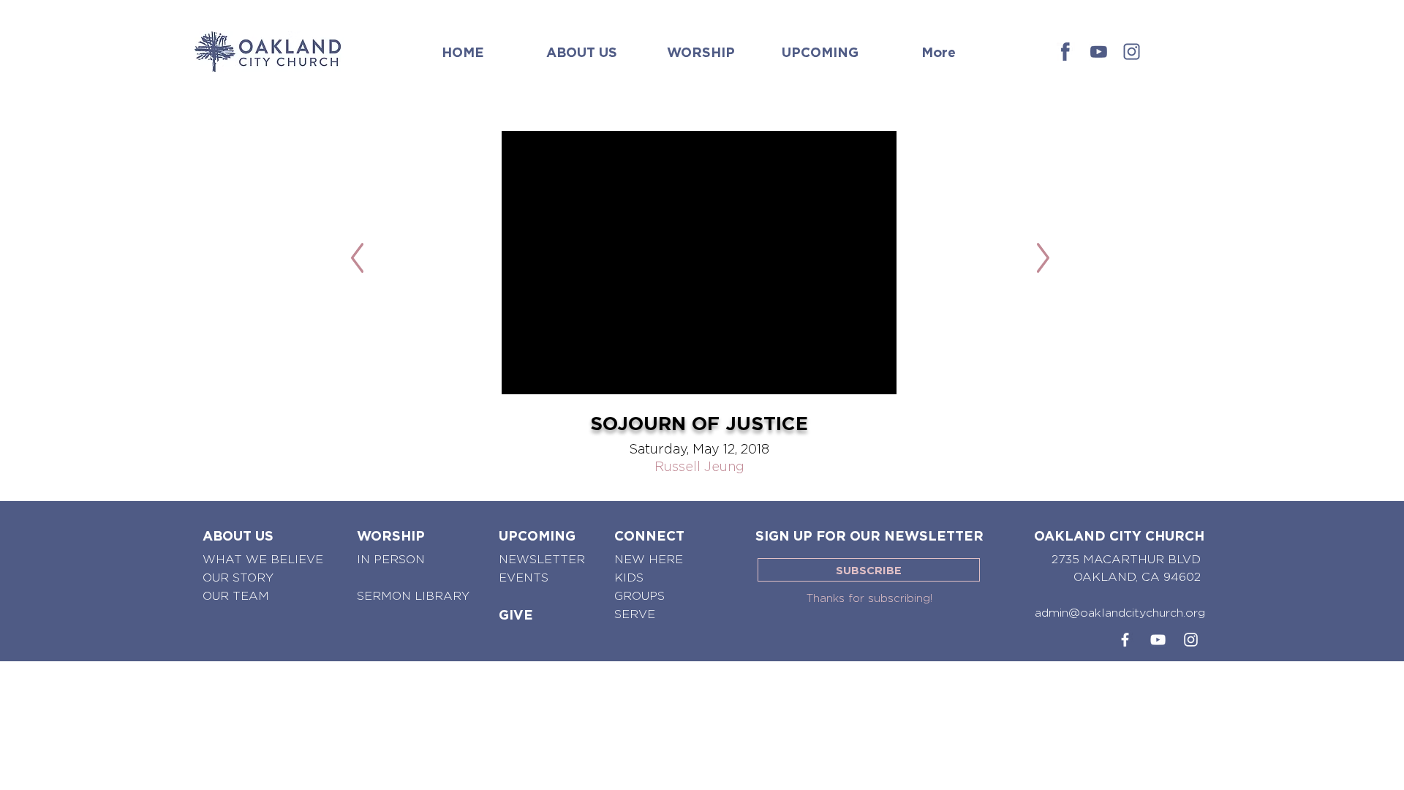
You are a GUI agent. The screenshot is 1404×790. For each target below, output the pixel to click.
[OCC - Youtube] (1099, 51)
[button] (581, 45)
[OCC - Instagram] (1131, 51)
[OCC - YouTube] (1158, 640)
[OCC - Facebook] (1066, 51)
